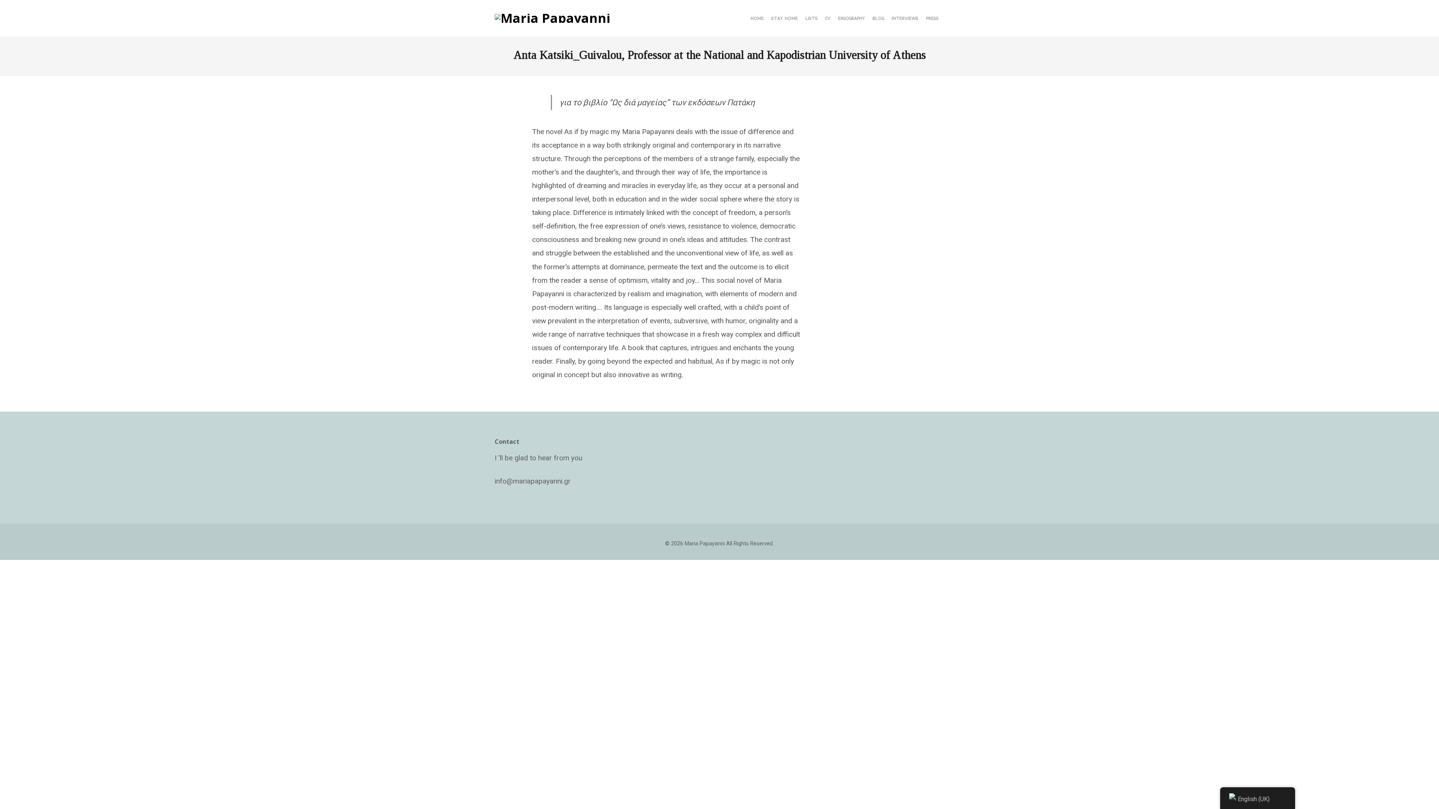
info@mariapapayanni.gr (533, 481)
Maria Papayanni (705, 543)
